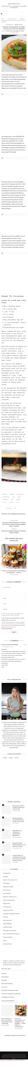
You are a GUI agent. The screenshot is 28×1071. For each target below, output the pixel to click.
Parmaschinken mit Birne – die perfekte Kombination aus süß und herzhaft (7, 1021)
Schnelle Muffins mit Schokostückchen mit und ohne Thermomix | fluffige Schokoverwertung (19, 858)
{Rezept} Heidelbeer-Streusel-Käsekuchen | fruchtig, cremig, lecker (18, 820)
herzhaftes (5, 499)
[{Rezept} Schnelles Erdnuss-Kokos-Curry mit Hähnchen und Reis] (6, 847)
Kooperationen (5, 976)
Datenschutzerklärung (7, 628)
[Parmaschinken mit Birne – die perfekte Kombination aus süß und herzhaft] (7, 1011)
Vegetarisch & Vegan (8, 886)
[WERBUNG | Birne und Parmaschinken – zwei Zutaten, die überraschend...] (3, 1041)
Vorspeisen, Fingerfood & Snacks (11, 913)
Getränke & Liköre (7, 927)
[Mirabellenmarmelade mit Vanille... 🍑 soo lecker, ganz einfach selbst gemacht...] (24, 1048)
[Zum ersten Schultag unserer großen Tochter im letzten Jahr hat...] (17, 1041)
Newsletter (4, 980)
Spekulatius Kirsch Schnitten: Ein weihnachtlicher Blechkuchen (17, 833)
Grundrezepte (6, 496)
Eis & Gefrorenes (7, 906)
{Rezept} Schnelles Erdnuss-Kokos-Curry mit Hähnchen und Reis (19, 844)
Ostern (4, 940)
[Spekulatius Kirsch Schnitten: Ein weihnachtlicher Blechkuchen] (6, 834)
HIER (16, 747)
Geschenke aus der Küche (9, 930)
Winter (17, 502)
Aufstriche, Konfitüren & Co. (10, 896)
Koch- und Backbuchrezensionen (11, 933)
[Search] (26, 14)
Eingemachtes (6, 903)
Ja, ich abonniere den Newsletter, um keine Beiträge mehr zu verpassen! (13, 619)
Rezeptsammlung (7, 944)
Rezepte (4, 502)
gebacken (12, 494)
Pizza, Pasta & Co (12, 18)
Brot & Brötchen (7, 893)
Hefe (13, 496)
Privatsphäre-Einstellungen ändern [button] (10, 990)
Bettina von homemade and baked (15, 30)
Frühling (5, 494)
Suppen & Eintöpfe (7, 937)
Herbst (19, 496)
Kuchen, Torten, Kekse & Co (10, 880)
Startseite (4, 973)
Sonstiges (5, 876)
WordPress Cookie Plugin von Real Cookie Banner (12, 1060)
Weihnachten (6, 883)
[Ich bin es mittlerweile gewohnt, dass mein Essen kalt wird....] (3, 1048)
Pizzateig (18, 499)
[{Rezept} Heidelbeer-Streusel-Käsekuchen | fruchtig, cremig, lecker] (6, 822)
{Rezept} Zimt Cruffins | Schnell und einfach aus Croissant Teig (18, 807)
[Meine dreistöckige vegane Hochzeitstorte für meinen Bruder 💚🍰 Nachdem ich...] (17, 1048)
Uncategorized (6, 873)
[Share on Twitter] (19, 508)
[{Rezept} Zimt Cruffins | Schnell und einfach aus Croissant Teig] (6, 809)
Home (3, 18)
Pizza (12, 499)
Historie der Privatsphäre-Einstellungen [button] (11, 993)
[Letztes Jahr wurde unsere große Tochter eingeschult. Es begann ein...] (24, 1041)
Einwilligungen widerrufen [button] (8, 997)
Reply (25, 644)
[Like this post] (16, 508)
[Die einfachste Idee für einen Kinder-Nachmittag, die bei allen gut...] (10, 1041)
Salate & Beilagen (7, 923)
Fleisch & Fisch (7, 890)
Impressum (4, 987)
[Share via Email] (22, 508)
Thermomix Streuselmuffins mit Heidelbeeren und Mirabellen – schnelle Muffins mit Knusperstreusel (20, 1022)
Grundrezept (20, 494)
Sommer (11, 502)
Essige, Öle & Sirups (8, 910)
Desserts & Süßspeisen (9, 900)
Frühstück (5, 917)
